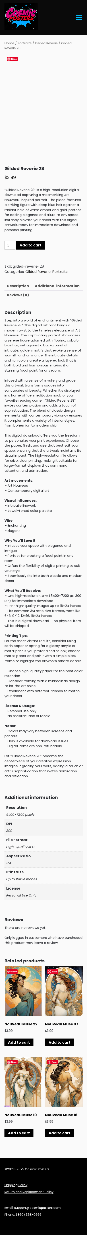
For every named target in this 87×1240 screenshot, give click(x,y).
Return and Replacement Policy (29, 1192)
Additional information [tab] (57, 286)
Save (14, 59)
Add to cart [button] (19, 1042)
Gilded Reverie (46, 43)
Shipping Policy (15, 1185)
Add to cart (30, 245)
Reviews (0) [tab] (18, 295)
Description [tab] (18, 286)
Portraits (25, 43)
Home (9, 43)
